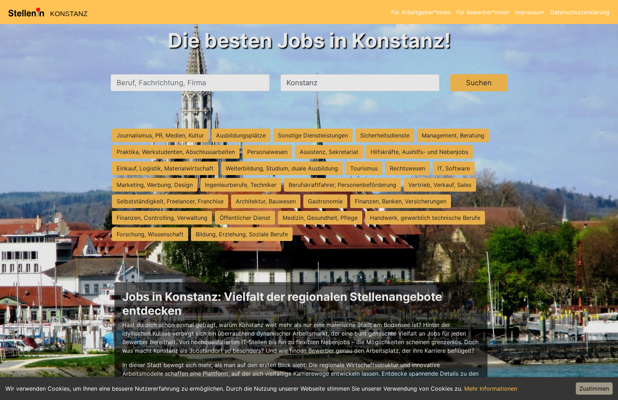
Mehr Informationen (490, 388)
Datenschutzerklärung (579, 12)
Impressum (529, 12)
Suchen (479, 82)
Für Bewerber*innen (482, 12)
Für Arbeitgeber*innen (421, 12)
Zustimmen (594, 388)
